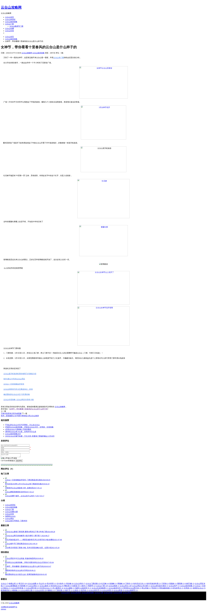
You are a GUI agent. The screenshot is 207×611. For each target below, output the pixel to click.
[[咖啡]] (41, 465)
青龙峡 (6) (70, 583)
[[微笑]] (2, 465)
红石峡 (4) (105, 583)
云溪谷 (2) (77, 590)
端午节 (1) (69, 590)
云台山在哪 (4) (32, 583)
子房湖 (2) (165, 583)
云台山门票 (9, 24)
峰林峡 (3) (16, 590)
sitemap (3, 609)
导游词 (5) (155, 588)
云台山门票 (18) (102, 586)
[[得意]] (3, 465)
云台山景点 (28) (126, 586)
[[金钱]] (15, 465)
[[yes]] (46, 465)
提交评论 (19, 461)
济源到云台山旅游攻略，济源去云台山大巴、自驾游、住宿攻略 (29, 427)
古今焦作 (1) (61, 583)
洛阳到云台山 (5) (199, 588)
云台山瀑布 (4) (45, 586)
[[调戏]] (7, 465)
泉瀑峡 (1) (113, 583)
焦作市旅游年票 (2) (153, 583)
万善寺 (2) (129, 583)
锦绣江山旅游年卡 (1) (83, 588)
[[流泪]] (33, 465)
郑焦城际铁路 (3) (165, 588)
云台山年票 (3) (107, 590)
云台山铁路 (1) (113, 586)
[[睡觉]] (31, 465)
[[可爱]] (22, 465)
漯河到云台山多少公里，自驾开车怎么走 (20, 431)
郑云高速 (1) (146, 588)
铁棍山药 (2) (13, 583)
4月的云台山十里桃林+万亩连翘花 (18, 429)
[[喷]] (36, 465)
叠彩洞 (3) (68, 586)
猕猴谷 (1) (51, 590)
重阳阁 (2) (181, 583)
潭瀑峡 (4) (121, 583)
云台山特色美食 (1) (18, 588)
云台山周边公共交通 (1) (141, 586)
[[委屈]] (19, 465)
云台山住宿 (9, 31)
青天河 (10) (23, 583)
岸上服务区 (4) (57, 588)
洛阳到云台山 (10, 516)
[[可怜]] (29, 465)
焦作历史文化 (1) (139, 583)
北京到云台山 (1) (45, 588)
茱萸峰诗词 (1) (6, 590)
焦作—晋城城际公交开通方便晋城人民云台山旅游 (20, 416)
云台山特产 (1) (174, 586)
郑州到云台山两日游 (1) (132, 588)
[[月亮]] (38, 465)
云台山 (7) (4, 583)
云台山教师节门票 (16, 26)
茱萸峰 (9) (24, 586)
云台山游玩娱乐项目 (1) (159, 586)
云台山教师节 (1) (131, 590)
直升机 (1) (85, 590)
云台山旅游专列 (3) (115, 588)
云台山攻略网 (11, 7)
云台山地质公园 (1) (27, 590)
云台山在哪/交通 (11, 512)
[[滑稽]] (24, 465)
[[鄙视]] (12, 465)
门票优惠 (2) (60, 590)
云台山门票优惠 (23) (93, 583)
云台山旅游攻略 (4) (187, 586)
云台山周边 (9, 518)
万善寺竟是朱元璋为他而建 (11, 413)
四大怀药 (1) (51, 583)
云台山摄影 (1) (69, 588)
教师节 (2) (92, 586)
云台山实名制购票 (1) (100, 588)
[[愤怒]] (5, 465)
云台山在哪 (9, 28)
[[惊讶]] (21, 465)
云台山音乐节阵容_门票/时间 (16, 521)
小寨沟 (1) (84, 586)
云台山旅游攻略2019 (13, 434)
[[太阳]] (40, 465)
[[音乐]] (45, 465)
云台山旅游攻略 (11, 22)
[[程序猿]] (52, 465)
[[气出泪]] (34, 465)
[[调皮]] (26, 465)
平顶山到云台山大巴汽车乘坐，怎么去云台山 (22, 425)
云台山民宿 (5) (119, 590)
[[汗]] (10, 465)
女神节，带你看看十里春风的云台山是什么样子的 (28, 409)
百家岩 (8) (76, 586)
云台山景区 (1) (33, 586)
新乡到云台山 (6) (57, 586)
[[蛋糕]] (43, 465)
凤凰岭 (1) (173, 583)
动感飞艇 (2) (189, 583)
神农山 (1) (7, 588)
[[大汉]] (27, 465)
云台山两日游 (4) (32, 588)
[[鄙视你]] (50, 465)
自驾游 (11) (188, 588)
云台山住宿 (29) (41, 590)
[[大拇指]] (48, 465)
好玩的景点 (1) (177, 588)
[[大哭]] (8, 465)
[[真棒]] (14, 465)
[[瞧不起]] (17, 465)
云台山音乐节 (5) (95, 590)
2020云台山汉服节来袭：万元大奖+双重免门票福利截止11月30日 (29, 436)
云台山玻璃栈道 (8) (12, 586)
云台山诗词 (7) (79, 583)
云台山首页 (9, 17)
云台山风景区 (10, 19)
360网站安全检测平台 (9, 607)
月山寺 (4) (42, 583)
